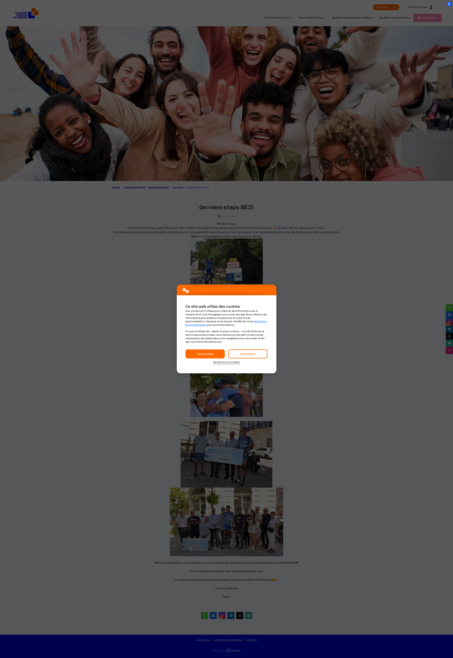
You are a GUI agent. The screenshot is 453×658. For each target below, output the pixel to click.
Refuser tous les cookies (226, 362)
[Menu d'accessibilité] (449, 4)
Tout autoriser (205, 353)
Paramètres (247, 353)
